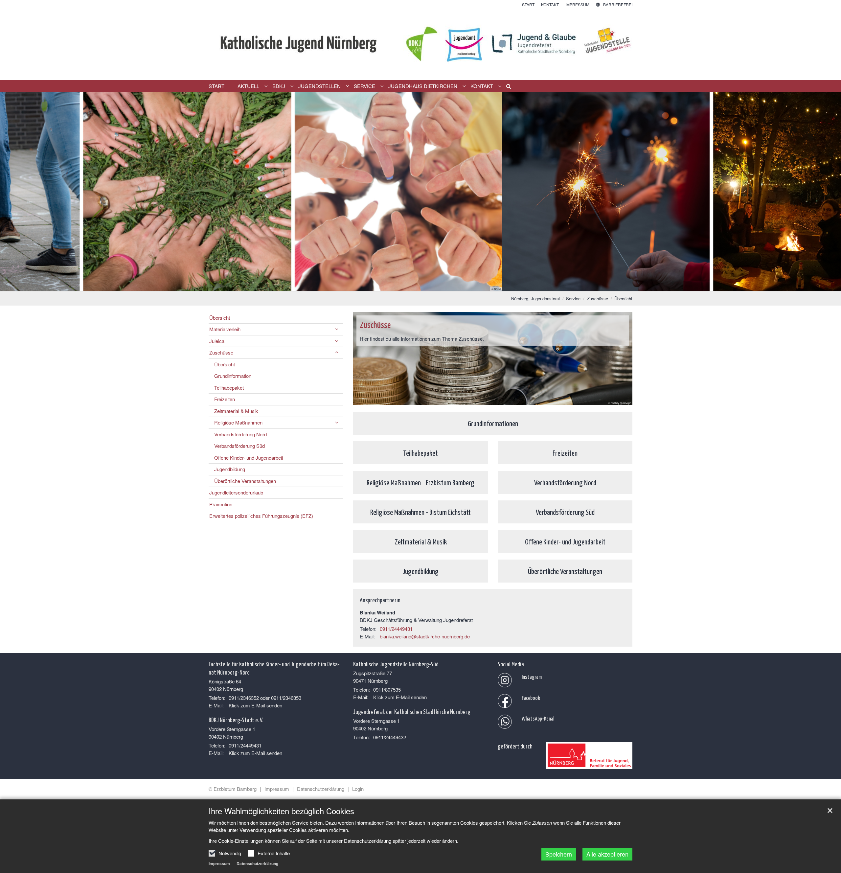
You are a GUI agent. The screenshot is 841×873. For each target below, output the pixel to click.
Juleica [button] (216, 340)
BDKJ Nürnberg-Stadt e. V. (236, 720)
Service (573, 298)
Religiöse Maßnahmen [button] (238, 422)
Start (216, 86)
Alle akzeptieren (607, 854)
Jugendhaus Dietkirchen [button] (422, 86)
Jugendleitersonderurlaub (236, 492)
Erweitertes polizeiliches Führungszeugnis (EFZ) (261, 515)
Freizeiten (224, 399)
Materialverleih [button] (224, 329)
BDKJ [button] (278, 86)
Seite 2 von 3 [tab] (420, 284)
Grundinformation (232, 375)
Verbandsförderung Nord (240, 434)
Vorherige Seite (13, 191)
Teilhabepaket (229, 387)
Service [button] (364, 86)
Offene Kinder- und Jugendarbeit (248, 457)
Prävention (220, 504)
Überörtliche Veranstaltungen (245, 480)
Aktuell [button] (248, 86)
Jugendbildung (229, 469)
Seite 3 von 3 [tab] (432, 284)
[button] (506, 87)
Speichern (558, 854)
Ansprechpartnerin (380, 600)
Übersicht (623, 298)
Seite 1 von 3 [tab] (409, 284)
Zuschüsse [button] (221, 352)
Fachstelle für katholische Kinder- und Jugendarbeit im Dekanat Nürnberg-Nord (274, 668)
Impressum (219, 863)
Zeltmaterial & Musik (236, 410)
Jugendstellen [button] (319, 86)
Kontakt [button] (481, 86)
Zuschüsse (597, 298)
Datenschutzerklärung (257, 863)
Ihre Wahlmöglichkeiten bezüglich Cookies (281, 811)
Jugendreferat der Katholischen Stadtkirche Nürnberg (411, 711)
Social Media (511, 664)
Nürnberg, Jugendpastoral (535, 298)
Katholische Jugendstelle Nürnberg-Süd (396, 664)
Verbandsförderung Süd (239, 445)
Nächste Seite (827, 191)
